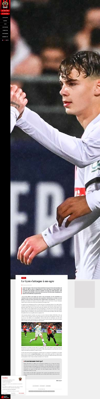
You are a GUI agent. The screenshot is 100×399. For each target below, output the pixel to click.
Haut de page (35, 385)
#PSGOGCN (31, 391)
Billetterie (6, 10)
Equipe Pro (45, 391)
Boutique (5, 13)
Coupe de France (51, 391)
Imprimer (48, 385)
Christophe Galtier (38, 391)
